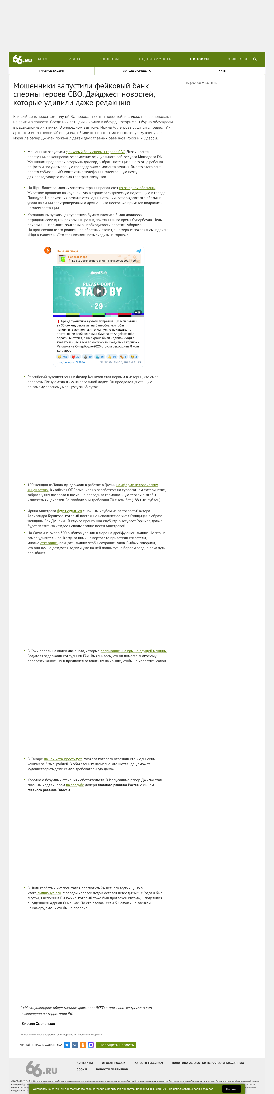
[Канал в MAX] (91, 1045)
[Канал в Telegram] (67, 1045)
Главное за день (51, 70)
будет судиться (69, 510)
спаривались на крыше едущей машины (134, 651)
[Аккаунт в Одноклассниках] (83, 1045)
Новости (199, 59)
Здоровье (110, 59)
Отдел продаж (113, 1063)
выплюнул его (49, 893)
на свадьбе (75, 785)
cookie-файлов (203, 1088)
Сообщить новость (116, 1045)
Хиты (222, 70)
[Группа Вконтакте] (75, 1045)
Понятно (231, 1089)
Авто (43, 59)
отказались (49, 542)
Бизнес (74, 59)
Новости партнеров (112, 1069)
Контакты (85, 1063)
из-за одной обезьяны (137, 187)
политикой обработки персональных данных (136, 1088)
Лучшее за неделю (137, 70)
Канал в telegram (148, 1063)
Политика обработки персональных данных (208, 1063)
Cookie (82, 1069)
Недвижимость (155, 59)
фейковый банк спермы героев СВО (95, 151)
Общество (238, 59)
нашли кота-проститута (63, 759)
